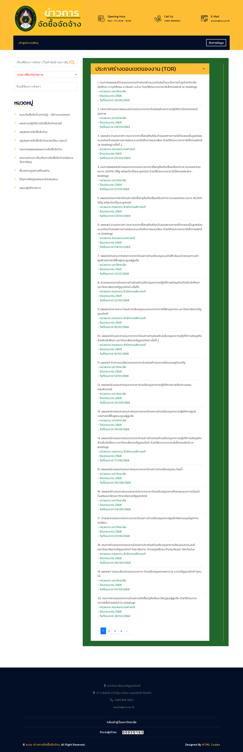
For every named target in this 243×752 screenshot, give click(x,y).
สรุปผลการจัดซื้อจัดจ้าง (33, 132)
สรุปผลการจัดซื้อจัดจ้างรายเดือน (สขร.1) (43, 140)
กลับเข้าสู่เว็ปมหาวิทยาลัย (121, 722)
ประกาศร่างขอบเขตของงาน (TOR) (135, 69)
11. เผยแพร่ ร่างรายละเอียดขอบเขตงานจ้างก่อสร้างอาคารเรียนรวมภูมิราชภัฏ (141, 362)
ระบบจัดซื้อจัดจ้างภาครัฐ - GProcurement (44, 114)
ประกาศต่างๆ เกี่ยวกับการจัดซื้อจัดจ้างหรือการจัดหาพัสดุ (46, 160)
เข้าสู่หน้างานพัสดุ (28, 43)
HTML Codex (211, 744)
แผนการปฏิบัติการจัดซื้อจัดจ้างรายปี (40, 123)
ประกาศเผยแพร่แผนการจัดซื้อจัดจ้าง (40, 149)
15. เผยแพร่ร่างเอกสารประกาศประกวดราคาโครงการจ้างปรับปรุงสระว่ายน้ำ (140, 469)
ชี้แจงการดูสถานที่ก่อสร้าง (34, 170)
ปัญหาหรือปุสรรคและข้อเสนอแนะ (38, 179)
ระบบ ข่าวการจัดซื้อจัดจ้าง (43, 744)
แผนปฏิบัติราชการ (30, 188)
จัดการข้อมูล (216, 43)
